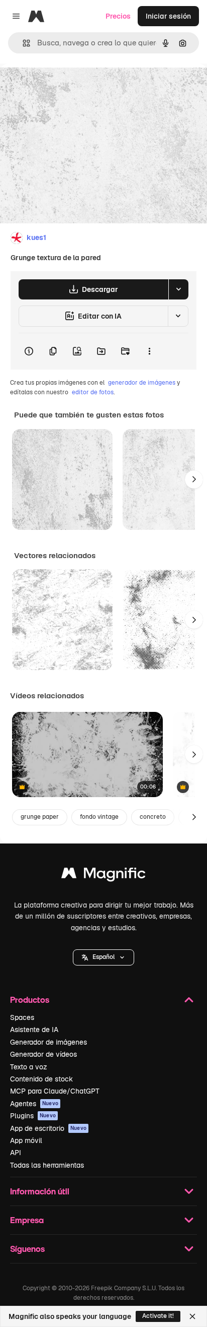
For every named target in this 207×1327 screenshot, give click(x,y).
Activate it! (158, 1316)
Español (103, 957)
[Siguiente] (194, 479)
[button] (103, 957)
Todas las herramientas (47, 1165)
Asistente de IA (34, 1029)
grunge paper (40, 817)
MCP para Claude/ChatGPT (54, 1091)
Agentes (34, 1103)
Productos (29, 999)
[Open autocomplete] (22, 43)
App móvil (26, 1140)
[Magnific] (103, 875)
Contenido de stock (41, 1078)
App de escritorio (48, 1128)
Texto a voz (28, 1066)
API (15, 1152)
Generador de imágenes (48, 1042)
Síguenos (27, 1248)
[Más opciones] (149, 351)
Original (64, 86)
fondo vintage (99, 817)
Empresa (27, 1220)
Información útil (39, 1191)
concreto (153, 817)
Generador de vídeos (43, 1054)
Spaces (22, 1017)
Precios (118, 16)
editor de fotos (93, 392)
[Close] (192, 1316)
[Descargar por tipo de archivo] (178, 289)
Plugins (33, 1115)
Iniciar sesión (168, 16)
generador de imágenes (141, 383)
